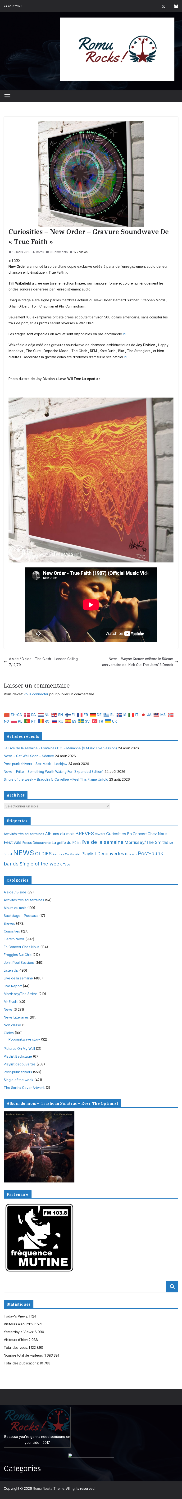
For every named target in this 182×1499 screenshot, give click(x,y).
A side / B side (15, 892)
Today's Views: (16, 1316)
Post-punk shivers (18, 1072)
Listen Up (11, 970)
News (8, 1009)
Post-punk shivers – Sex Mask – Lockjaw (35, 764)
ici (124, 334)
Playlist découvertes (20, 1064)
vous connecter (36, 694)
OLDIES (43, 853)
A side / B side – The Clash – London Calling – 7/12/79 (44, 662)
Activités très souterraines (24, 834)
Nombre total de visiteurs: (24, 1355)
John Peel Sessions (19, 962)
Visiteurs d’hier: (16, 1340)
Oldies (9, 1033)
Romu (40, 252)
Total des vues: (16, 1347)
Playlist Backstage (18, 1056)
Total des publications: (22, 1363)
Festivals (13, 842)
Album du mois (15, 908)
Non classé (12, 1025)
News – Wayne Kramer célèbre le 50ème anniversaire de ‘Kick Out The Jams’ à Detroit (137, 662)
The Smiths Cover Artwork (24, 1088)
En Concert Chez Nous (147, 834)
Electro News (14, 939)
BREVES (84, 833)
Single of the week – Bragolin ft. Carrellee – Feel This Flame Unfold (56, 779)
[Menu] (7, 96)
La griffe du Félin (66, 842)
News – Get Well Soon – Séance (29, 756)
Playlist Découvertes (102, 853)
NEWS (23, 853)
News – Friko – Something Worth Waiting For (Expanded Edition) (54, 772)
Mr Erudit (11, 1002)
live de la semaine (102, 842)
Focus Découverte (37, 843)
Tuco (66, 864)
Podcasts (131, 854)
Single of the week (40, 864)
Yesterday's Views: (19, 1332)
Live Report (13, 986)
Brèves (9, 923)
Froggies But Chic (18, 955)
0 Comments (59, 252)
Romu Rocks (42, 1488)
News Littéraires (16, 1017)
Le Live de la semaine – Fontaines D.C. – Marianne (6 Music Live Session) (60, 748)
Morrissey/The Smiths (146, 842)
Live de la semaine (18, 978)
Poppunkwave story (24, 1039)
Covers (100, 834)
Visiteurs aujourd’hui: (20, 1324)
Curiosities (116, 833)
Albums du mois (59, 833)
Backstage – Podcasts (21, 916)
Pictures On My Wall (66, 854)
